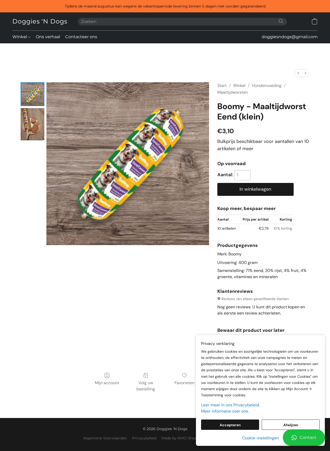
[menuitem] (298, 73)
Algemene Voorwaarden (105, 438)
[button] (304, 437)
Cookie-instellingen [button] (260, 438)
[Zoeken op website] (281, 21)
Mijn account (107, 382)
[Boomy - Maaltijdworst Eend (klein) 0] (32, 94)
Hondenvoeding (267, 85)
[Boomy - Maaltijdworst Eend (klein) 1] (32, 124)
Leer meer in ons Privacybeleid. (230, 405)
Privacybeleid (144, 438)
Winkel (20, 36)
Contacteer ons (81, 36)
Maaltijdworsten (232, 92)
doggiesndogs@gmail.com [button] (290, 36)
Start (222, 85)
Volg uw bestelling (145, 386)
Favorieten (184, 382)
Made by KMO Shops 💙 (182, 438)
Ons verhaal (48, 36)
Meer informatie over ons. (225, 411)
